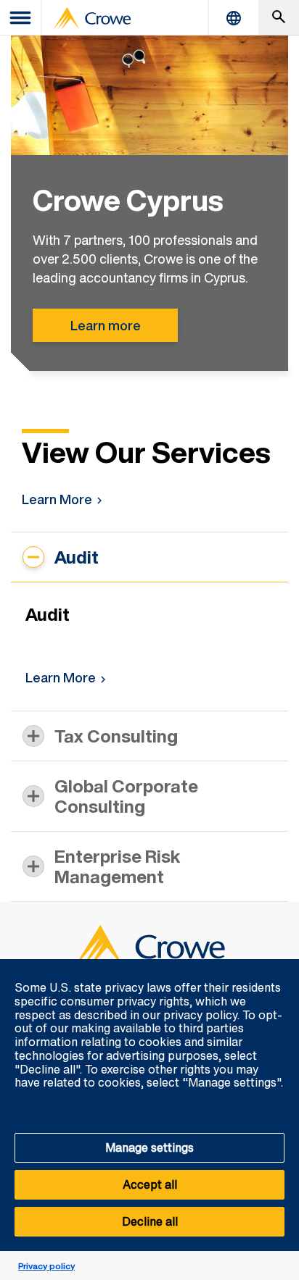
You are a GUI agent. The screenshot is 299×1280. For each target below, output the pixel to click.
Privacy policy (46, 1266)
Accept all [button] (150, 1184)
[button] (280, 967)
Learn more (105, 325)
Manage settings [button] (149, 1147)
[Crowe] (92, 18)
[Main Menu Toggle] (21, 17)
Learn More (57, 499)
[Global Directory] (234, 17)
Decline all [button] (150, 1221)
